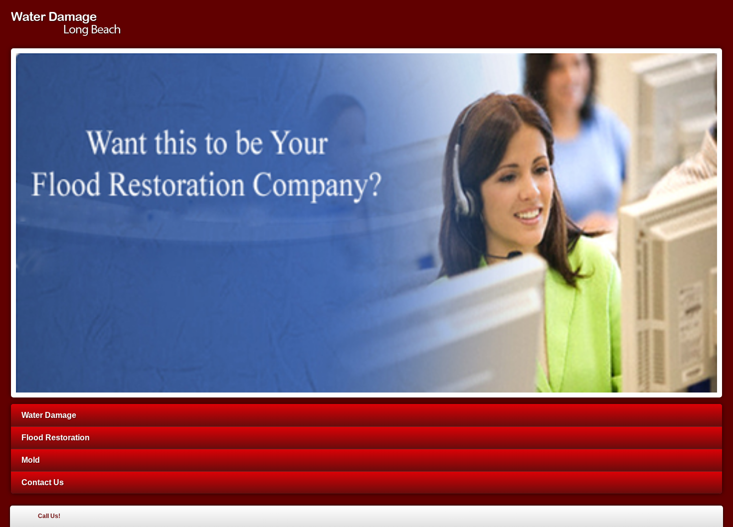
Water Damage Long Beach (72, 24)
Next (718, 224)
